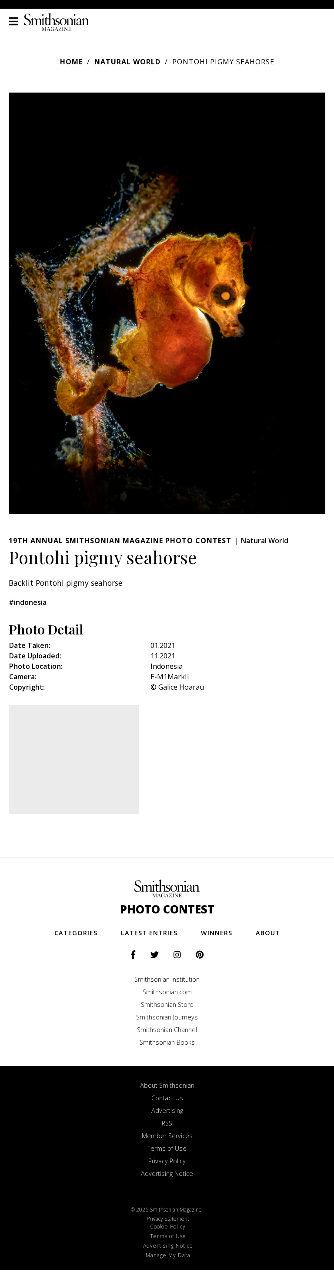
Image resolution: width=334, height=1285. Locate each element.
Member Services (167, 1136)
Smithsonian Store (167, 1004)
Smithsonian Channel (167, 1030)
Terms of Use (167, 1148)
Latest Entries (149, 933)
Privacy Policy (167, 1161)
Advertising (167, 1110)
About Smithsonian (167, 1085)
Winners (216, 933)
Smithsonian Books (167, 1042)
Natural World (127, 61)
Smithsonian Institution (167, 979)
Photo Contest (167, 909)
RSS (167, 1123)
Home (71, 61)
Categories (75, 933)
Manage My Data (168, 1255)
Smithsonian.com (167, 992)
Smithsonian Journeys (167, 1017)
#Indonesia (28, 602)
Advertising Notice (167, 1173)
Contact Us (167, 1098)
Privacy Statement (168, 1218)
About (268, 933)
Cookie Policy (168, 1226)
